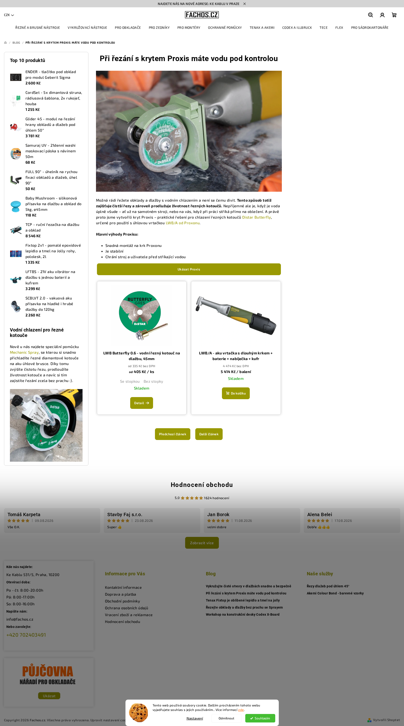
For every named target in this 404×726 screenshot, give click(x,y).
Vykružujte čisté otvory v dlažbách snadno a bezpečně (249, 586)
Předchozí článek (172, 434)
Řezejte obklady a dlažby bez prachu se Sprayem (244, 607)
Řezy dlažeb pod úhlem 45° (328, 586)
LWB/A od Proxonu (183, 222)
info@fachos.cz (19, 619)
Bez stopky (153, 381)
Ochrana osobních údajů (126, 608)
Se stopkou (130, 381)
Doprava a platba (120, 594)
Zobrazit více (202, 542)
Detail (139, 403)
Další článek (209, 434)
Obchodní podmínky (122, 601)
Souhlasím (262, 718)
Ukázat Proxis (189, 269)
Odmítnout (226, 718)
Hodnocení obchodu (202, 484)
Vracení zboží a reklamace (129, 614)
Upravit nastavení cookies (111, 720)
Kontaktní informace (123, 587)
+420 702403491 (26, 635)
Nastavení (195, 718)
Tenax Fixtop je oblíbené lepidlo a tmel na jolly (243, 600)
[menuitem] (38, 27)
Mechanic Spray (24, 352)
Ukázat (49, 695)
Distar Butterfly (256, 217)
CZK (7, 15)
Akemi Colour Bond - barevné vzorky (335, 593)
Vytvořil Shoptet (386, 720)
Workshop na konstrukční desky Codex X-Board (243, 614)
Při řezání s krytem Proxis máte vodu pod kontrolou (246, 593)
